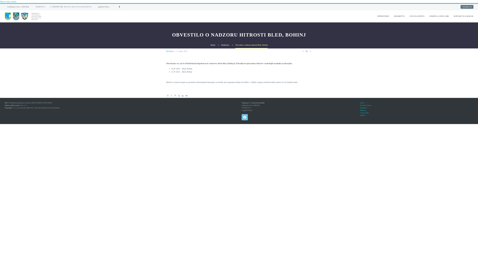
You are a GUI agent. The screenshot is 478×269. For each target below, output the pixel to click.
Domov (362, 103)
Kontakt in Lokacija (463, 16)
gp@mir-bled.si (103, 7)
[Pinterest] (175, 96)
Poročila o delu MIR (439, 16)
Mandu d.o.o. (23, 105)
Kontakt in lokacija (365, 105)
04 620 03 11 (40, 7)
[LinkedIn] (183, 96)
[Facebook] (119, 7)
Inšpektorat (383, 16)
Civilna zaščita (417, 16)
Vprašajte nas (467, 7)
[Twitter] (172, 96)
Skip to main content (8, 1)
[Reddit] (186, 96)
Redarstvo (399, 16)
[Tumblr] (179, 96)
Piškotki (362, 115)
